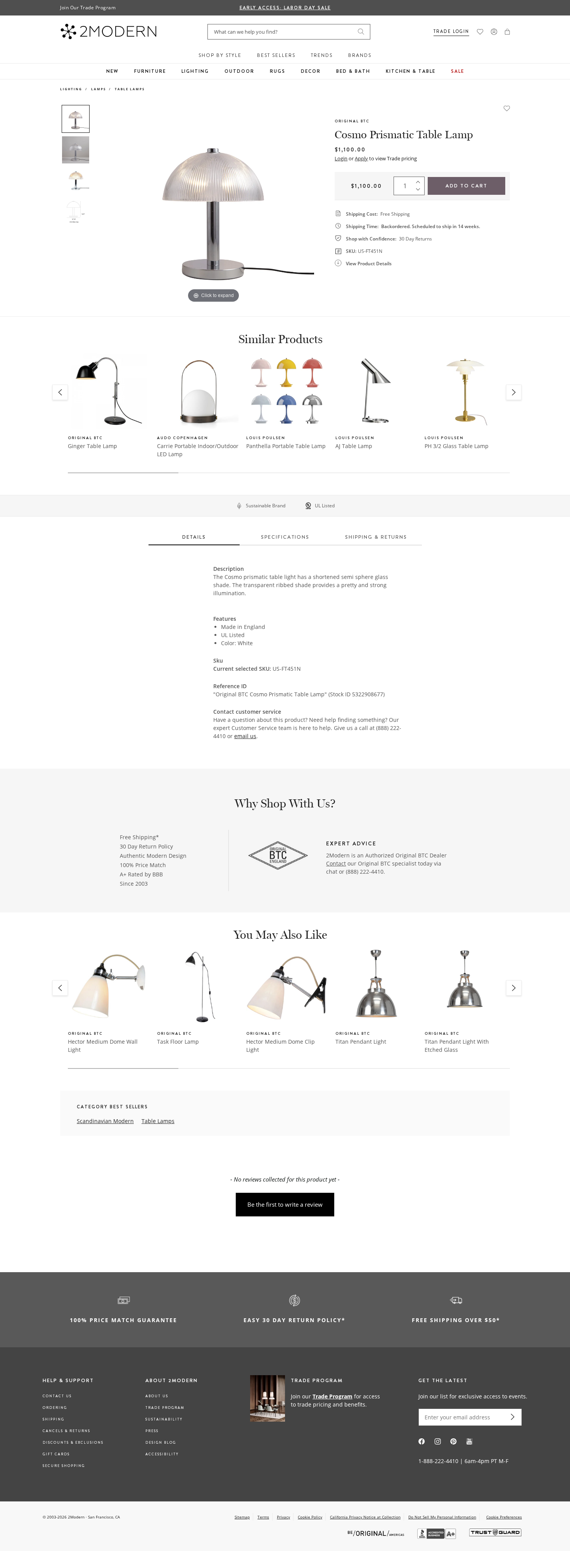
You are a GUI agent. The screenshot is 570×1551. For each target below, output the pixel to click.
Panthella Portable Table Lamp (286, 446)
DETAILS (194, 537)
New (112, 71)
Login (341, 158)
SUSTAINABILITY (164, 1419)
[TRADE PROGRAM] (317, 1400)
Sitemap (242, 1517)
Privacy (283, 1517)
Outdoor (239, 71)
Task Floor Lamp (178, 1041)
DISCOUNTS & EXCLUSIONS (73, 1442)
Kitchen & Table (410, 71)
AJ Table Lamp (353, 446)
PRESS (152, 1431)
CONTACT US (57, 1396)
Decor (311, 71)
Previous (102, 204)
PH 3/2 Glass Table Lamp (457, 446)
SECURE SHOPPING (64, 1465)
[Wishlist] (480, 32)
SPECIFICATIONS (285, 537)
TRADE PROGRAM (165, 1407)
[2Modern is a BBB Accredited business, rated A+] (437, 1537)
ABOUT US (156, 1396)
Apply (361, 158)
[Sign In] (494, 32)
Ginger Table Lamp (92, 446)
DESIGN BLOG (160, 1442)
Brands (359, 55)
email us (245, 736)
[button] (507, 32)
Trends (322, 55)
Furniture (150, 71)
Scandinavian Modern (105, 1121)
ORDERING (55, 1407)
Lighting (195, 71)
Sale (457, 71)
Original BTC (352, 121)
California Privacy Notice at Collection (365, 1517)
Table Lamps (130, 89)
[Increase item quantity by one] (420, 180)
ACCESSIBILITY (162, 1454)
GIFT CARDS (56, 1454)
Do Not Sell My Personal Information (442, 1517)
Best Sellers (276, 55)
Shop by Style (220, 55)
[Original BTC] (278, 856)
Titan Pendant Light (360, 1041)
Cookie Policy (310, 1517)
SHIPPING (53, 1419)
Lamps (98, 89)
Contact (336, 863)
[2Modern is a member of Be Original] (377, 1532)
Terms (263, 1517)
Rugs (277, 71)
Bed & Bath (353, 71)
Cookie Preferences (504, 1517)
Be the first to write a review (285, 1204)
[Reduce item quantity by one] (420, 191)
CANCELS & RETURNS (66, 1431)
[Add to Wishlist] (507, 108)
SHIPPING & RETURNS (376, 537)
